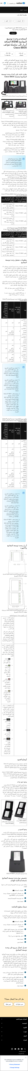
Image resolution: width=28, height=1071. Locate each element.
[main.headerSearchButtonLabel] (8, 3)
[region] (14, 1063)
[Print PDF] (18, 33)
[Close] (26, 1057)
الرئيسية (25, 10)
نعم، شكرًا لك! (19, 1004)
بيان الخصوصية (21, 1053)
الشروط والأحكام (22, 1051)
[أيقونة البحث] (8, 3)
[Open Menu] (1, 3)
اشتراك (13, 33)
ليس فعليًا (8, 1004)
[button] (5, 3)
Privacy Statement (15, 1064)
